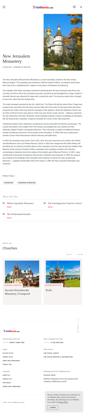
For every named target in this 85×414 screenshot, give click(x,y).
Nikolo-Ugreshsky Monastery (20, 203)
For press (7, 383)
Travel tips (7, 364)
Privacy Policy (63, 402)
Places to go (8, 353)
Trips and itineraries (11, 361)
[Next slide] (79, 254)
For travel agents (51, 353)
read (9, 207)
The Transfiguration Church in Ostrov (65, 203)
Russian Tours (50, 375)
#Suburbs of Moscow (21, 67)
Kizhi (49, 290)
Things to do (8, 357)
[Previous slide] (69, 254)
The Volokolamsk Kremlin (19, 214)
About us (6, 375)
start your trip (16, 342)
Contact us (7, 379)
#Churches (7, 67)
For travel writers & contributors (58, 357)
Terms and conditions (12, 386)
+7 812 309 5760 (56, 342)
